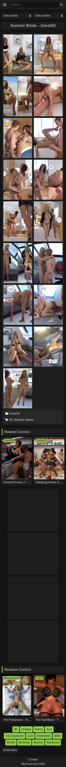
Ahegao (26, 729)
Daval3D (14, 413)
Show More (10, 750)
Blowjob (19, 419)
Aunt (30, 735)
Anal (49, 729)
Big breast (53, 742)
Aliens (38, 729)
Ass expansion (14, 735)
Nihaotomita (11, 678)
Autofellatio (43, 735)
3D (11, 419)
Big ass (38, 742)
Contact (33, 759)
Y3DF (39, 678)
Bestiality (24, 742)
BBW (57, 735)
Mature (29, 419)
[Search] (61, 5)
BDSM (11, 742)
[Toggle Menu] (5, 5)
